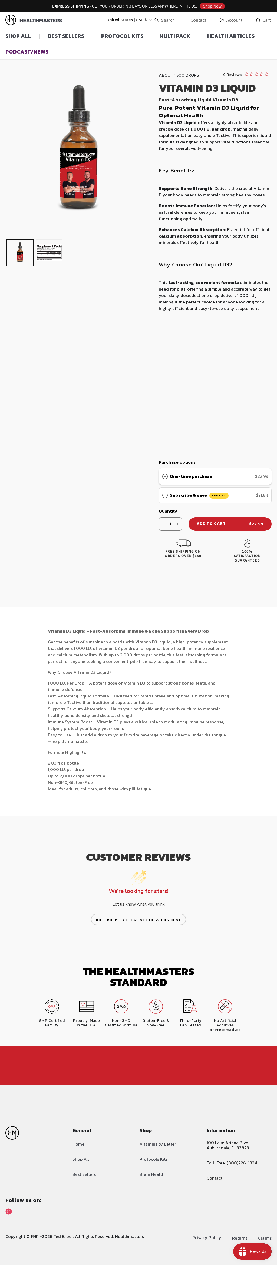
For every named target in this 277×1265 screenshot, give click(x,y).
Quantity (168, 511)
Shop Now (212, 6)
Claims (265, 1238)
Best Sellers (84, 1174)
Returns (239, 1238)
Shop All (80, 1159)
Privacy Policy (206, 1237)
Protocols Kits (153, 1159)
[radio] (165, 476)
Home (78, 1144)
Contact (198, 20)
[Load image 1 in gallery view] (20, 252)
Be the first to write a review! (138, 919)
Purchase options (177, 462)
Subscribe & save (198, 495)
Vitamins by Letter (158, 1144)
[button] (166, 20)
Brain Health (152, 1174)
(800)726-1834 (242, 1163)
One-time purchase (191, 476)
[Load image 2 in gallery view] (49, 252)
